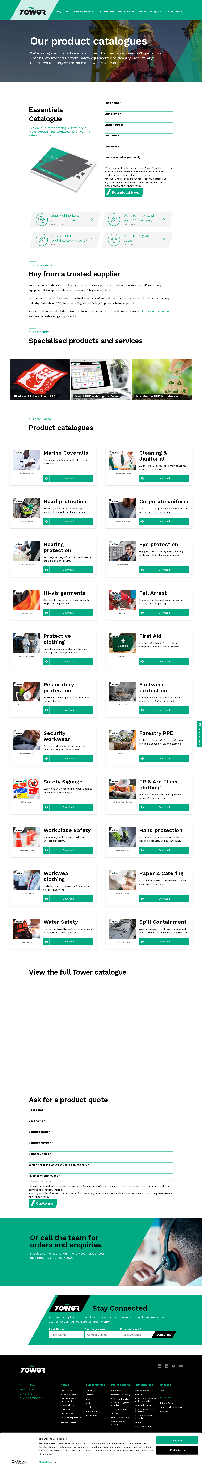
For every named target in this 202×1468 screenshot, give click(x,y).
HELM (138, 1422)
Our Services (144, 1384)
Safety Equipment (119, 1409)
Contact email (39, 1131)
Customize (175, 1450)
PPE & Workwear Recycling (143, 1416)
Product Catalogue (119, 1417)
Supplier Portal (68, 1422)
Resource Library (143, 1426)
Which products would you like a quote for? (59, 1164)
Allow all (177, 1440)
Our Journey (67, 1413)
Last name (37, 1120)
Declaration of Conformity (117, 1422)
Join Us (163, 1390)
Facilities (90, 1407)
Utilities (89, 1395)
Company (112, 146)
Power (89, 1390)
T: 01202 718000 (30, 1398)
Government (92, 1415)
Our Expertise (95, 1384)
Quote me (45, 1203)
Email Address (115, 124)
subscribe (163, 1334)
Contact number (41, 1142)
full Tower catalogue (155, 311)
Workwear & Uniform (120, 1399)
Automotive (91, 1411)
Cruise (89, 1399)
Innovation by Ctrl (144, 1390)
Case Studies (67, 1409)
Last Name (113, 113)
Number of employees (44, 1175)
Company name (40, 1153)
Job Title (112, 135)
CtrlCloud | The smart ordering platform (146, 1399)
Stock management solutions (145, 1410)
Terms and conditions (171, 1407)
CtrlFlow (139, 1395)
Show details (45, 1462)
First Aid (114, 1413)
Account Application (71, 1417)
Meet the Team (68, 1395)
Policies (165, 1397)
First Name (113, 102)
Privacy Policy (167, 1403)
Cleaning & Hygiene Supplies (119, 1404)
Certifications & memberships (68, 1399)
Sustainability (67, 1405)
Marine (89, 1403)
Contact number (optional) (122, 157)
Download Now (125, 192)
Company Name (96, 1329)
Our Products (120, 1384)
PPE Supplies (117, 1390)
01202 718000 (64, 1257)
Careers (165, 1384)
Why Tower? (67, 1390)
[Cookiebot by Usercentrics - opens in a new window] (19, 1462)
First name (37, 1109)
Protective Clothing (120, 1395)
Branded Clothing (144, 1405)
